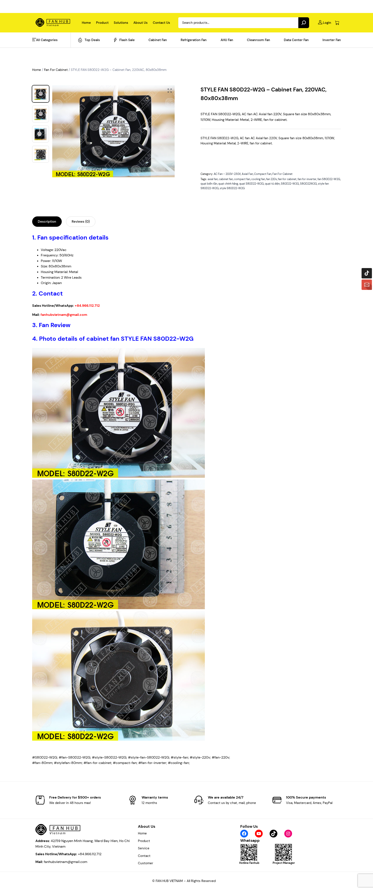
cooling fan (258, 179)
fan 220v (271, 179)
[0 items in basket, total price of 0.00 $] (337, 23)
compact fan (242, 179)
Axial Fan (247, 174)
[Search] (303, 22)
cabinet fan (226, 179)
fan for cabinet (287, 179)
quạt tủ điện (272, 183)
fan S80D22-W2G (329, 179)
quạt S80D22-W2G (251, 183)
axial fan (213, 179)
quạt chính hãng (228, 183)
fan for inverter (307, 179)
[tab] (47, 221)
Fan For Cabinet (56, 70)
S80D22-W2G (290, 183)
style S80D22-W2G (232, 188)
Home (36, 70)
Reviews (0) (81, 221)
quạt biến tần (209, 183)
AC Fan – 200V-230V (227, 174)
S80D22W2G (308, 183)
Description (47, 221)
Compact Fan (262, 174)
